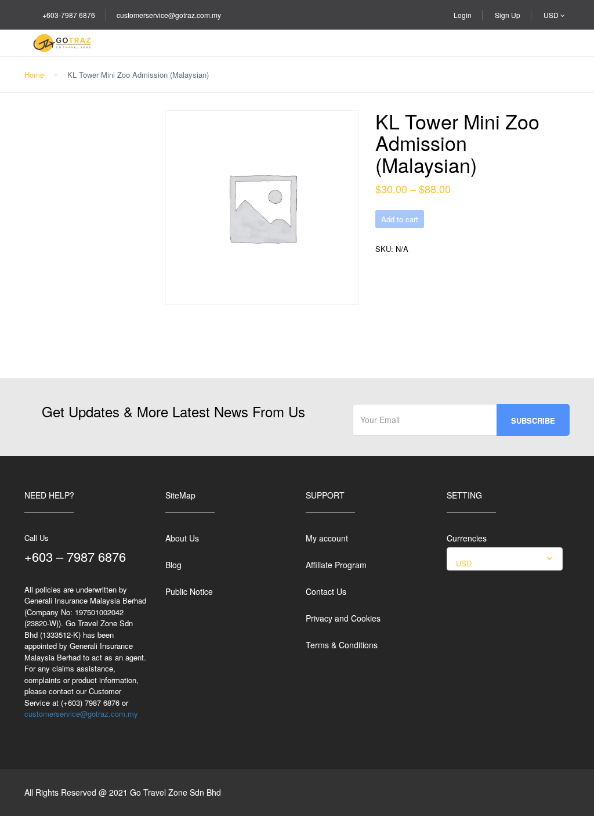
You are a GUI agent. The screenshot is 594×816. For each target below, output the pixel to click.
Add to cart (399, 219)
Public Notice (189, 591)
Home (34, 74)
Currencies (467, 538)
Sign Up (507, 15)
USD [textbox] (464, 563)
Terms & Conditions (342, 645)
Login (463, 15)
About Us (182, 538)
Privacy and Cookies (343, 618)
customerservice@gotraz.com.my (169, 15)
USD (552, 15)
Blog (173, 565)
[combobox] (505, 559)
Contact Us (326, 591)
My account (327, 538)
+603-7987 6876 (68, 15)
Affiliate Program (336, 565)
